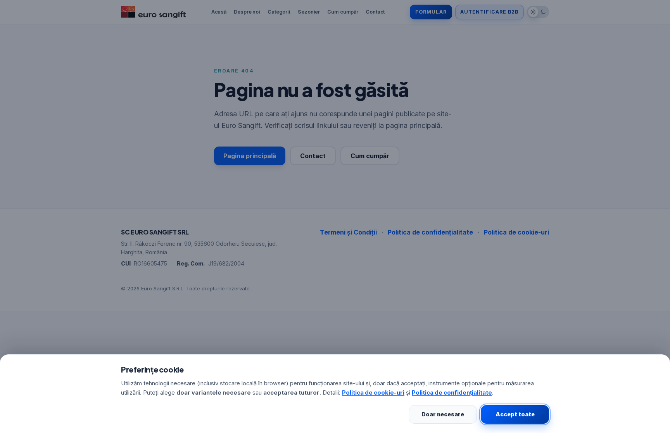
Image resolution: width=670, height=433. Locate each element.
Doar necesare (442, 414)
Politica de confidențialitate (452, 392)
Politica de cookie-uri (373, 392)
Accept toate (515, 414)
